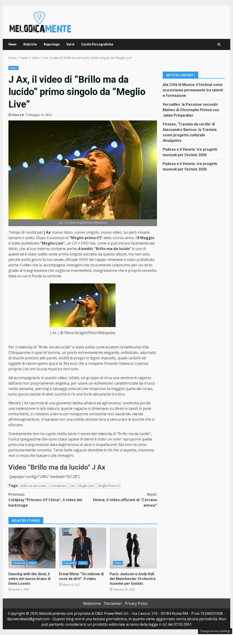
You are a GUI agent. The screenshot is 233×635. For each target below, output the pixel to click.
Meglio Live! (86, 486)
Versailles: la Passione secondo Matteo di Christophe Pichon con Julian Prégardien (191, 110)
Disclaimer (113, 603)
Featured (19, 563)
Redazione (92, 603)
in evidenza (58, 486)
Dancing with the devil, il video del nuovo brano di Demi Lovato (32, 548)
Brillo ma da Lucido (33, 486)
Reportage (52, 44)
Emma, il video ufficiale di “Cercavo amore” (125, 500)
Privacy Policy (136, 603)
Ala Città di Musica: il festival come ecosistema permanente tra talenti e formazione (193, 90)
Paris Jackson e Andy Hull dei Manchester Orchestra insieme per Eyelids (133, 548)
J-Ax (72, 486)
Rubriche (30, 44)
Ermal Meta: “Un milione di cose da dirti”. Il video (82, 548)
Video (13, 68)
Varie (70, 44)
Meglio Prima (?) (108, 486)
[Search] (219, 44)
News (12, 44)
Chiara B (18, 115)
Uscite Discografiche (97, 44)
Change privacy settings (215, 631)
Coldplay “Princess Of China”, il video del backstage (45, 500)
